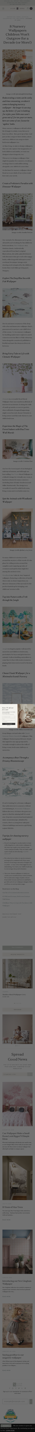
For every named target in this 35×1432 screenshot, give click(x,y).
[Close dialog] (34, 704)
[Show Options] (14, 717)
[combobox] (8, 717)
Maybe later (8, 725)
